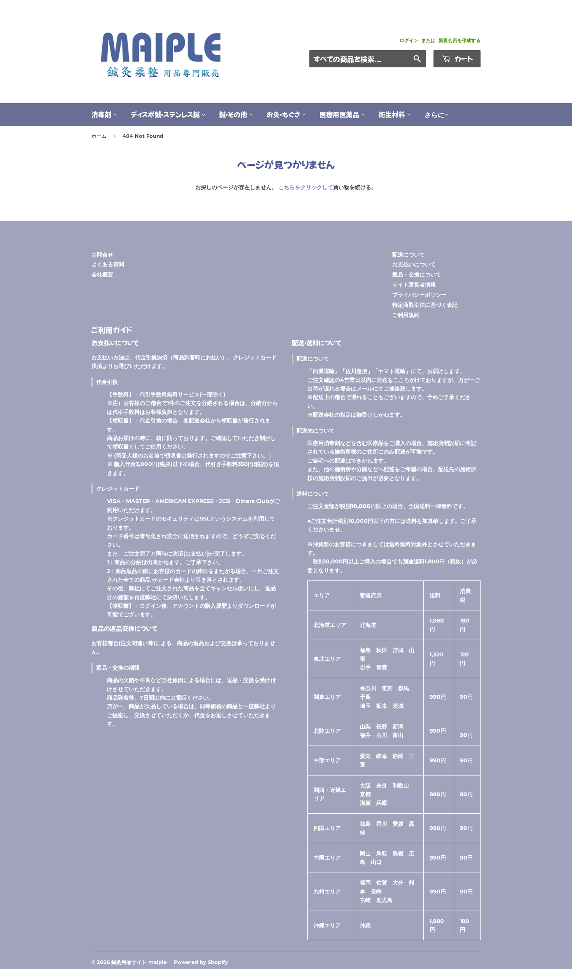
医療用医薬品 (340, 114)
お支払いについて (414, 264)
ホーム (99, 136)
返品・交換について (416, 274)
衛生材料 (393, 114)
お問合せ (102, 254)
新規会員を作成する (460, 40)
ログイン (409, 40)
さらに (434, 115)
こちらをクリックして (306, 187)
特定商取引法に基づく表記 (425, 304)
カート (463, 58)
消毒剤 (102, 114)
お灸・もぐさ (284, 114)
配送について (408, 254)
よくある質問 (107, 264)
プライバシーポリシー (419, 294)
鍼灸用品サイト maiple (139, 962)
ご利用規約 (405, 314)
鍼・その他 (234, 114)
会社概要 (102, 274)
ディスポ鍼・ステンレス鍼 (166, 114)
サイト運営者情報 (414, 284)
